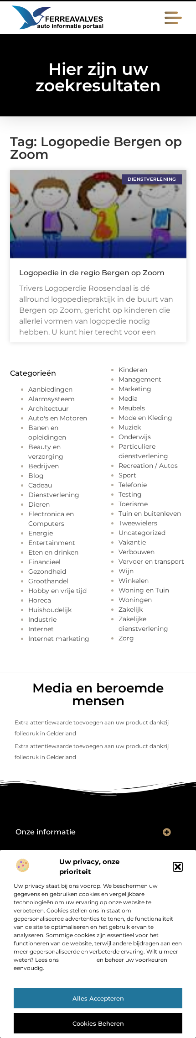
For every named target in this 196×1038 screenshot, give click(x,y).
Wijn (126, 571)
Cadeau (40, 485)
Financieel (44, 562)
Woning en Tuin (144, 590)
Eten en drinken (53, 552)
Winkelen (134, 581)
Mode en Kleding (145, 418)
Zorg (126, 638)
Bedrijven (43, 466)
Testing (130, 494)
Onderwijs (135, 437)
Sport (127, 475)
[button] (177, 866)
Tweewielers (138, 523)
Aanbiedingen (50, 389)
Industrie (42, 619)
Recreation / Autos (148, 465)
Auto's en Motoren (57, 418)
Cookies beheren (98, 1023)
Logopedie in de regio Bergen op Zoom (92, 272)
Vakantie (132, 542)
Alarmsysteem (51, 399)
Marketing (135, 389)
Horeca (39, 600)
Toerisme (133, 504)
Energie (40, 533)
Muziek (130, 427)
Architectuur (48, 408)
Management (140, 379)
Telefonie (133, 485)
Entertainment (51, 543)
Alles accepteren (98, 998)
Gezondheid (47, 571)
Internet (41, 629)
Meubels (132, 408)
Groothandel (48, 581)
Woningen (135, 600)
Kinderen (133, 370)
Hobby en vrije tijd (57, 591)
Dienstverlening (53, 495)
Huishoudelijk (50, 610)
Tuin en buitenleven (150, 513)
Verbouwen (137, 552)
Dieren (39, 504)
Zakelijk (131, 609)
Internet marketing (58, 638)
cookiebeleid (77, 959)
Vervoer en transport (151, 561)
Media (128, 398)
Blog (36, 476)
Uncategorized (142, 533)
